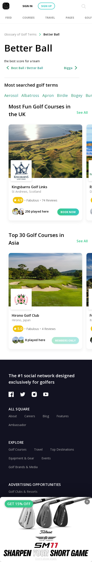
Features (62, 416)
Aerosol (11, 95)
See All (82, 112)
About (13, 416)
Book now (68, 212)
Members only (65, 340)
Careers (29, 416)
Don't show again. (46, 559)
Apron (48, 95)
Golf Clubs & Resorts (23, 492)
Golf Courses (18, 449)
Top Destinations (62, 449)
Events (46, 458)
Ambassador (17, 425)
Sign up (46, 6)
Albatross (30, 95)
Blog (46, 416)
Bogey (76, 95)
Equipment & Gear (21, 458)
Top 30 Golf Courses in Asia (36, 238)
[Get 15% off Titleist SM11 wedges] (46, 529)
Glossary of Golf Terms (20, 34)
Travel (38, 449)
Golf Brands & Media (23, 467)
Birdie (62, 95)
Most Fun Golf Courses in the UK (40, 110)
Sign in (27, 6)
